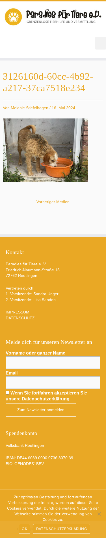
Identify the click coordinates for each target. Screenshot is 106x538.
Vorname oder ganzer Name (35, 353)
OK (24, 528)
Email (12, 373)
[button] (100, 43)
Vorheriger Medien (53, 202)
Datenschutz (20, 318)
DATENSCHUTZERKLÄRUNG (61, 528)
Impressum (17, 312)
